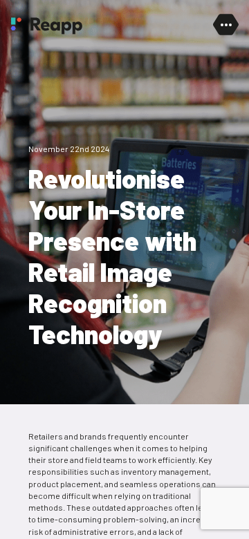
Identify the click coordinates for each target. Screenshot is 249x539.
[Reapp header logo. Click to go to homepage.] (46, 26)
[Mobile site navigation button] (226, 25)
